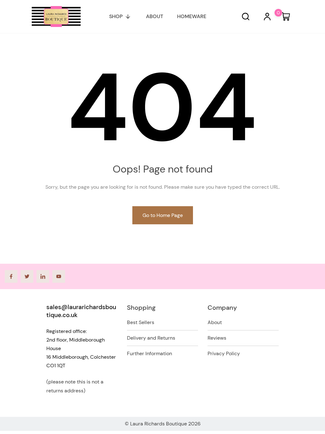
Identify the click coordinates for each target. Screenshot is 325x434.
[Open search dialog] (245, 16)
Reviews (217, 338)
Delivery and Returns (151, 338)
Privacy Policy (224, 353)
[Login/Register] (267, 16)
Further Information (149, 353)
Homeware (191, 16)
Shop (116, 16)
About (154, 16)
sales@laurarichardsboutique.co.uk (81, 311)
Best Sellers (140, 322)
